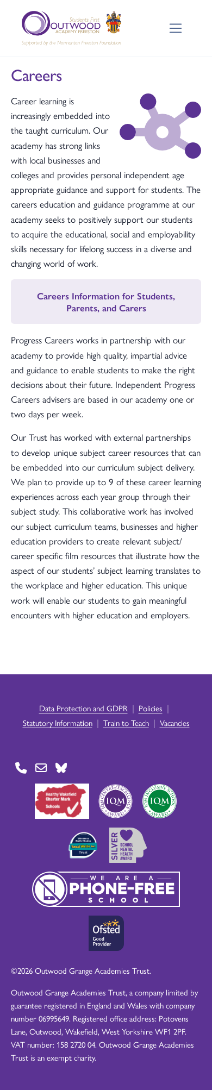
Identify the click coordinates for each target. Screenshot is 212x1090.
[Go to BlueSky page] (61, 767)
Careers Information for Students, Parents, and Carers (106, 301)
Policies (151, 707)
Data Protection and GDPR (83, 707)
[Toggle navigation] (176, 28)
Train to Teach (126, 722)
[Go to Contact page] (21, 767)
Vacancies (175, 722)
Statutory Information (57, 722)
